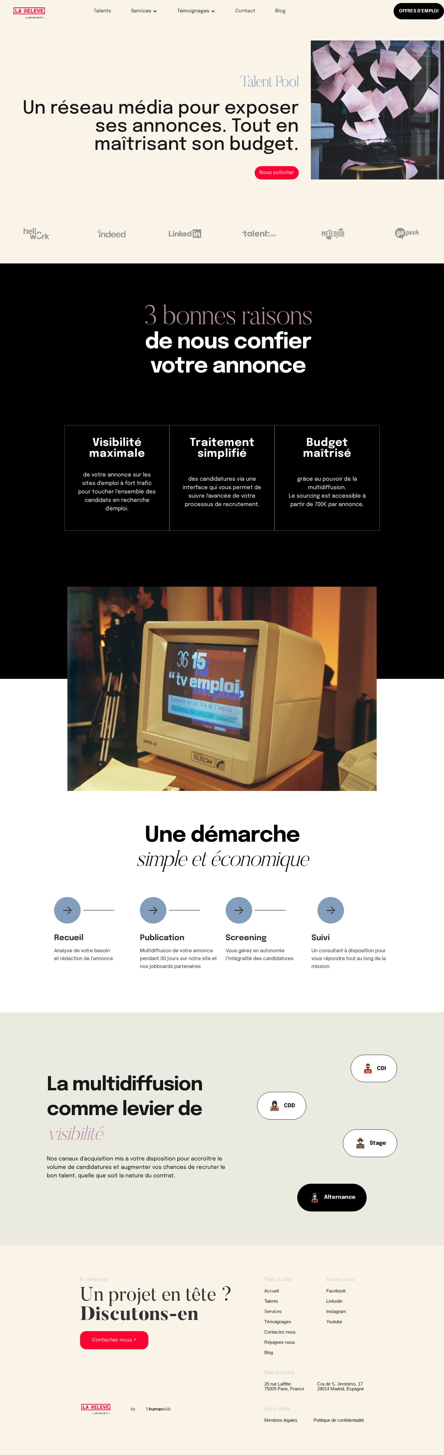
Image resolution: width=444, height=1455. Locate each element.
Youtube (334, 1321)
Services (273, 1311)
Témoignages (277, 1321)
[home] (29, 12)
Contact (245, 11)
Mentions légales (281, 1420)
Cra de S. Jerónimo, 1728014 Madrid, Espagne (340, 1386)
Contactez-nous (280, 1332)
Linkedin (334, 1301)
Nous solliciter (276, 172)
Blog (280, 11)
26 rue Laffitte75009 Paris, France (284, 1386)
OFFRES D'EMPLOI (419, 11)
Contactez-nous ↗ (114, 1340)
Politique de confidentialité (339, 1420)
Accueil (271, 1291)
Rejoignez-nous (279, 1342)
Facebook (336, 1291)
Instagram (336, 1311)
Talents (102, 11)
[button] (140, 11)
